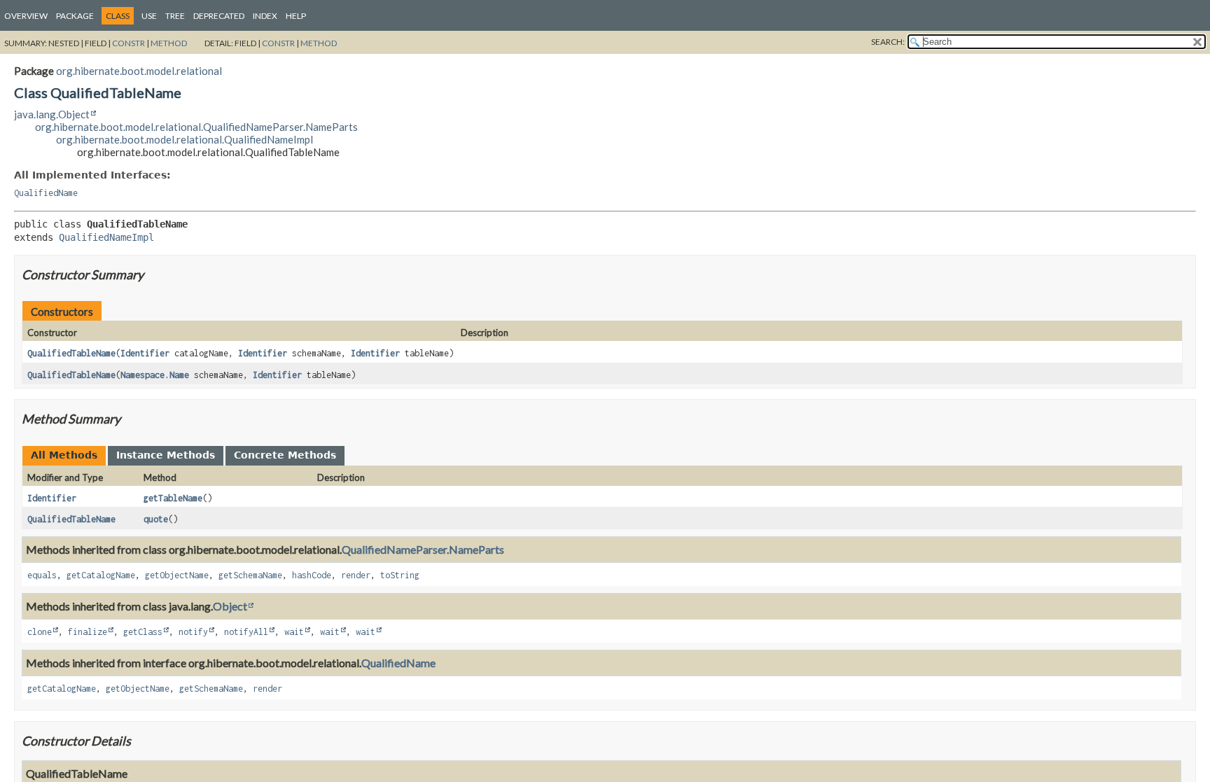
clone (39, 632)
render (355, 575)
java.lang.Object (52, 114)
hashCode (311, 575)
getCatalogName (101, 575)
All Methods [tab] (64, 455)
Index (265, 16)
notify (193, 632)
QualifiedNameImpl (106, 237)
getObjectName (177, 575)
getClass (142, 632)
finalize (87, 632)
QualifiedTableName (71, 353)
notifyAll (246, 632)
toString (399, 575)
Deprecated (218, 16)
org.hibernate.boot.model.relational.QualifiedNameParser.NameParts (196, 126)
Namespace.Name (154, 375)
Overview (26, 16)
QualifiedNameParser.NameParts (423, 549)
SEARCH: (888, 41)
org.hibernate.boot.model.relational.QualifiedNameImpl (184, 139)
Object (230, 606)
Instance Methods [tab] (165, 455)
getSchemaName (250, 575)
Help (296, 16)
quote (156, 519)
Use (149, 16)
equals (42, 575)
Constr (128, 43)
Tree (175, 16)
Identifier (144, 353)
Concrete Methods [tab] (285, 455)
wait (294, 632)
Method (169, 43)
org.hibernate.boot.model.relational (139, 70)
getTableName (173, 498)
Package (75, 16)
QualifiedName (46, 193)
